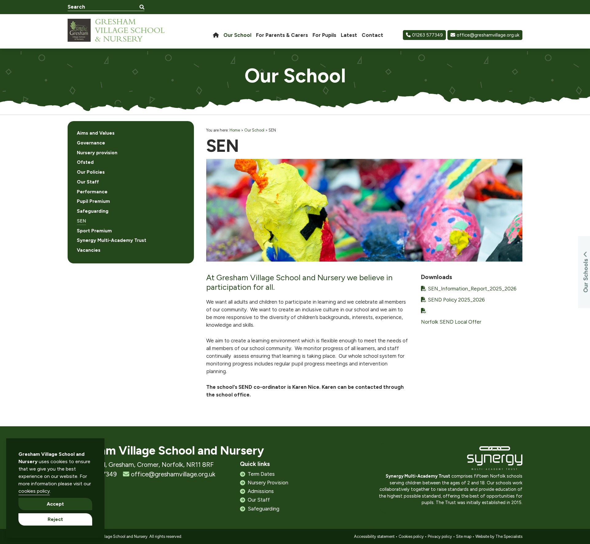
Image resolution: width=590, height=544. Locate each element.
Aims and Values (96, 133)
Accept (55, 504)
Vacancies (88, 250)
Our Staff (88, 182)
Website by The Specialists (498, 536)
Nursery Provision (268, 482)
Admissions (261, 491)
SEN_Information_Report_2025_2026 (472, 289)
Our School (254, 130)
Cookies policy (411, 536)
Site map (463, 536)
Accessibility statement (374, 536)
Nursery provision (97, 153)
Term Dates (261, 474)
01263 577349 (427, 35)
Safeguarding (92, 211)
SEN (81, 221)
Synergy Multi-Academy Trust (111, 240)
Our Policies (91, 172)
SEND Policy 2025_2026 (456, 300)
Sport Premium (94, 231)
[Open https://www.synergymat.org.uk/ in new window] (494, 459)
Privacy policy (440, 536)
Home (235, 130)
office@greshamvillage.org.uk (488, 35)
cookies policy (34, 491)
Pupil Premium (93, 201)
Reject (55, 519)
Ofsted (85, 162)
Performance (92, 192)
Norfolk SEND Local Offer (451, 322)
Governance (91, 143)
